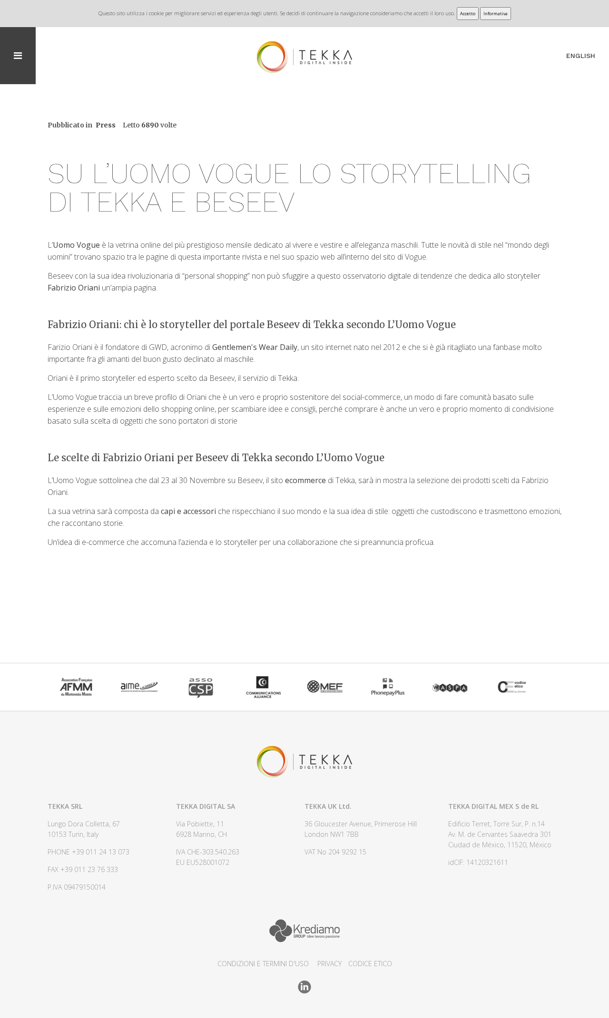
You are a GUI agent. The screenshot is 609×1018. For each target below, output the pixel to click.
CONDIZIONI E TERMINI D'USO (263, 963)
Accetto (467, 13)
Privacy (329, 963)
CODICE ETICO (370, 963)
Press (106, 125)
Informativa (495, 13)
